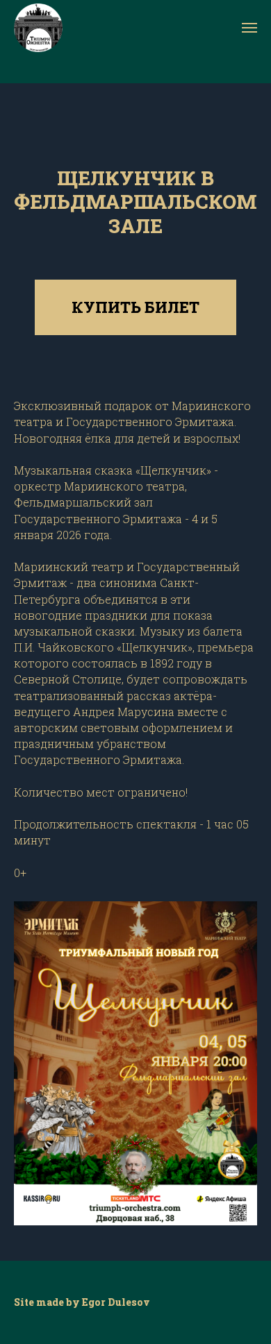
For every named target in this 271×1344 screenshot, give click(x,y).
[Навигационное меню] (249, 28)
